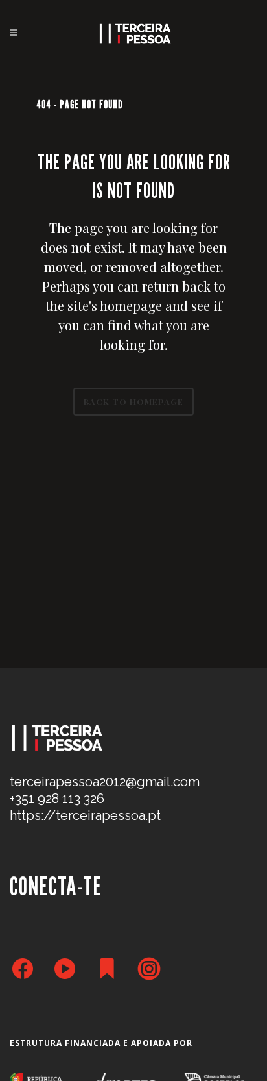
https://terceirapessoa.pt (85, 815)
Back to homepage (133, 401)
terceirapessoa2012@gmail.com (105, 781)
